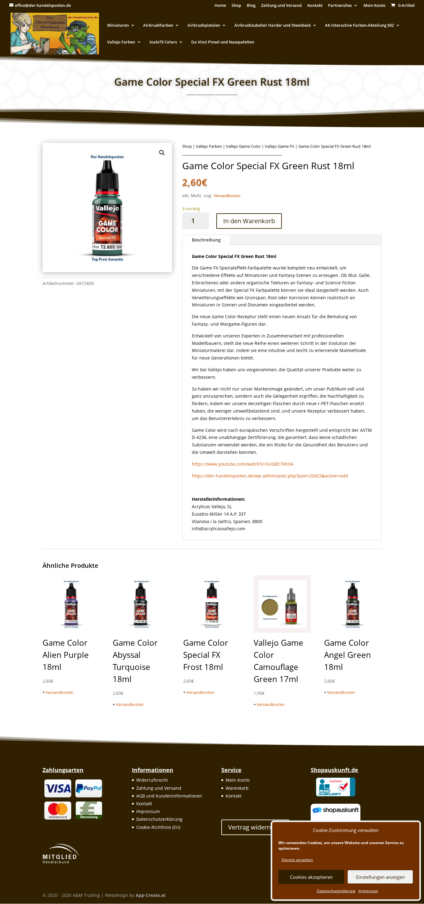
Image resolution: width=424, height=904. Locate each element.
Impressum (368, 890)
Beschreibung (206, 240)
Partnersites (340, 5)
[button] (162, 152)
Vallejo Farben (121, 42)
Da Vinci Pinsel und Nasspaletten (222, 42)
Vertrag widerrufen (255, 827)
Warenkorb (237, 788)
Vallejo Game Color (243, 146)
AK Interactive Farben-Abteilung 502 (359, 25)
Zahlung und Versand (281, 5)
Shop (236, 5)
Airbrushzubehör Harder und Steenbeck (272, 25)
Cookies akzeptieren (311, 877)
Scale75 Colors (163, 42)
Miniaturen (118, 25)
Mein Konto (374, 5)
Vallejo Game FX (279, 146)
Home (220, 5)
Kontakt (315, 5)
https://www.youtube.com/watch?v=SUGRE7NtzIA (243, 464)
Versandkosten (227, 196)
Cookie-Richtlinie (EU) (158, 827)
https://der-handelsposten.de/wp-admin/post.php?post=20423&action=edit (270, 476)
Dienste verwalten (297, 859)
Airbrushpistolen (203, 25)
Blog (251, 5)
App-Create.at (150, 895)
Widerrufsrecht (152, 780)
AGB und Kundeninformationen (169, 796)
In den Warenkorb (249, 221)
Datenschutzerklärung (336, 890)
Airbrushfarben (158, 25)
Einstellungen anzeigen (380, 877)
